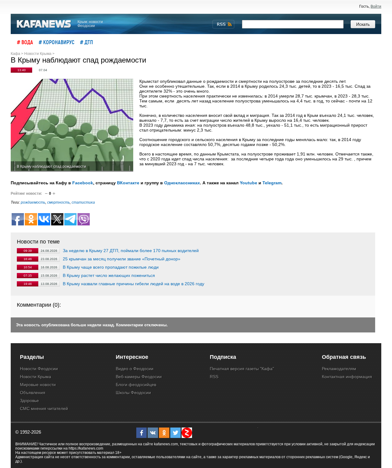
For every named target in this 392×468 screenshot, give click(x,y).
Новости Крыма (35, 376)
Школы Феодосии (133, 392)
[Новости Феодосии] (44, 24)
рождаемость (33, 202)
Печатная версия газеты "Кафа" (242, 368)
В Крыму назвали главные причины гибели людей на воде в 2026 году (133, 283)
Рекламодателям (339, 368)
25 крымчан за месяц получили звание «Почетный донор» (121, 258)
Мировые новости (38, 384)
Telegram (271, 182)
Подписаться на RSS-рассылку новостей (223, 24)
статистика (83, 202)
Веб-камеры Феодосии (139, 376)
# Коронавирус (56, 42)
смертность (58, 202)
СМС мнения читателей (44, 408)
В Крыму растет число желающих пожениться (109, 275)
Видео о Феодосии (134, 368)
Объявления (32, 392)
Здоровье (29, 400)
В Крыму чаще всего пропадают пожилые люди (111, 267)
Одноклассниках (182, 182)
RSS (214, 376)
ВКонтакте (128, 182)
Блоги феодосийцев (136, 384)
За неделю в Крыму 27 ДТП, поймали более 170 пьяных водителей (131, 250)
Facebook (82, 182)
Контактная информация (347, 376)
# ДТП (86, 42)
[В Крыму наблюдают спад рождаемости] (72, 125)
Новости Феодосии (39, 368)
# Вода (25, 42)
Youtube (248, 182)
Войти (376, 6)
